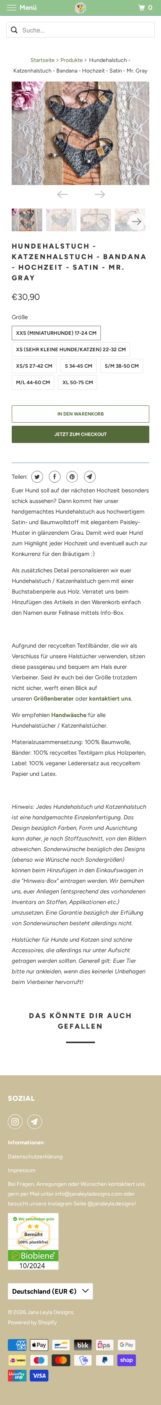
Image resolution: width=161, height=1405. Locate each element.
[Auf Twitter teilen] (36, 477)
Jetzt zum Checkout (80, 434)
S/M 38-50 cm (122, 366)
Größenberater (54, 698)
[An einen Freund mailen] (89, 477)
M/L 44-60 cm (33, 382)
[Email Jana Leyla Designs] (36, 1121)
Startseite (42, 60)
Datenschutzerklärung (35, 1156)
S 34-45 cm (78, 366)
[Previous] (61, 193)
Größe (20, 317)
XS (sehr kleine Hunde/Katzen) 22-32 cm (71, 349)
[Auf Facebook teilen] (54, 477)
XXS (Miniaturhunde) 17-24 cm (56, 333)
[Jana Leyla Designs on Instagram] (17, 1121)
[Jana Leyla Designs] (80, 7)
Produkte (72, 60)
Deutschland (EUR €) (45, 1291)
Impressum (22, 1170)
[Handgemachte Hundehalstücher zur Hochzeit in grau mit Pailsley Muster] (80, 133)
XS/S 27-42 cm (34, 366)
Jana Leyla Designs (50, 1312)
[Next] (99, 193)
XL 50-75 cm (78, 382)
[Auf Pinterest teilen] (71, 477)
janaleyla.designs (113, 1203)
